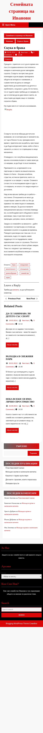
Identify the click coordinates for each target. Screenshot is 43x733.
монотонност (11, 269)
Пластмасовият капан (15, 468)
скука (8, 277)
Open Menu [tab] (10, 25)
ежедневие (24, 265)
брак (14, 265)
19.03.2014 (13, 320)
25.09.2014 (13, 406)
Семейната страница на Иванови (21, 11)
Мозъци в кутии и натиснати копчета (21, 472)
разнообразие (11, 273)
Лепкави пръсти (12, 483)
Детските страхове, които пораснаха (21, 480)
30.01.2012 (13, 363)
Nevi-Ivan (24, 52)
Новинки (9, 41)
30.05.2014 (11, 52)
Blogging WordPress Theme (17, 624)
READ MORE (13, 345)
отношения (24, 269)
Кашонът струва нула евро (17, 476)
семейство (25, 273)
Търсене (21, 446)
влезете (15, 290)
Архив (3, 573)
